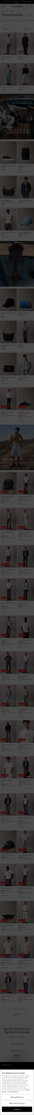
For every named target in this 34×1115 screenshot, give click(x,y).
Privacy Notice (13, 1091)
